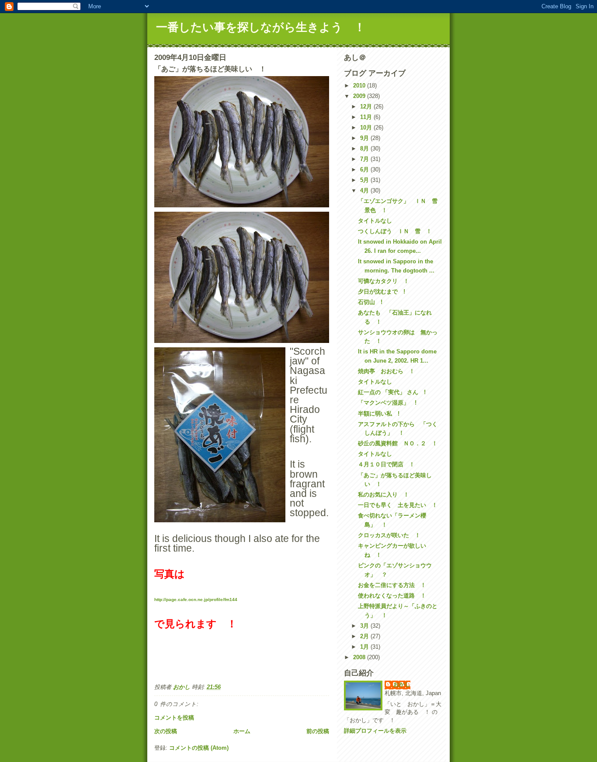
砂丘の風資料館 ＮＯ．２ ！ (397, 443)
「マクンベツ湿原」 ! (387, 402)
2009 (360, 96)
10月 (367, 127)
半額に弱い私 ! (378, 413)
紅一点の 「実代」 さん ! (392, 392)
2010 (360, 85)
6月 (365, 169)
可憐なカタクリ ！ (383, 281)
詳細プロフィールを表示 (375, 730)
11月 (367, 117)
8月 (365, 148)
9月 (365, 138)
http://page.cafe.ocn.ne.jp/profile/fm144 (195, 599)
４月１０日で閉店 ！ (386, 464)
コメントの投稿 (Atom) (199, 748)
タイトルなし (375, 220)
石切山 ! (370, 302)
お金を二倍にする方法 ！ (392, 585)
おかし (401, 684)
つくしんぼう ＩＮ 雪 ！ (395, 231)
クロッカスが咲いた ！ (389, 535)
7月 (365, 159)
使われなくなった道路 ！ (392, 595)
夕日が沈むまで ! (381, 291)
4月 (365, 190)
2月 (365, 636)
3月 (365, 625)
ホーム (241, 731)
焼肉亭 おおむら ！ (386, 371)
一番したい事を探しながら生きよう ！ (260, 27)
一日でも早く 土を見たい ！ (397, 505)
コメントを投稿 (174, 717)
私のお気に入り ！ (383, 494)
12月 (367, 106)
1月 (365, 646)
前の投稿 (317, 731)
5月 (365, 180)
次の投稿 (165, 731)
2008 (360, 657)
